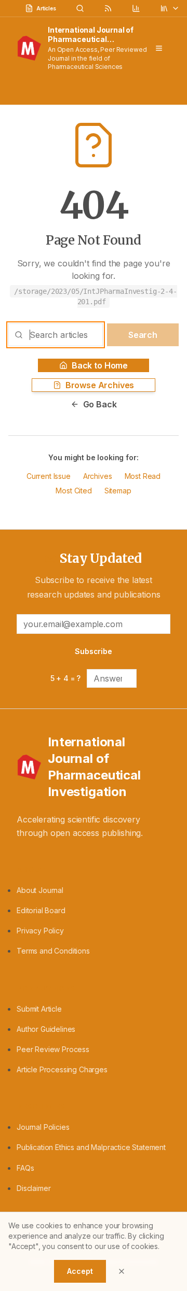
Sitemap (117, 490)
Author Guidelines (46, 1029)
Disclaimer (33, 1188)
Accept (79, 1271)
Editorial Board (41, 910)
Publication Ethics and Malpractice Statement (91, 1147)
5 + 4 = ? (65, 678)
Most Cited (73, 490)
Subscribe (93, 651)
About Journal (40, 890)
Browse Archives (100, 385)
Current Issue (48, 476)
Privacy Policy (40, 930)
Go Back (100, 404)
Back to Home (100, 365)
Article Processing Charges (62, 1069)
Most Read (143, 476)
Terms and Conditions (53, 950)
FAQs (25, 1168)
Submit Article (39, 1008)
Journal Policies (43, 1127)
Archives (97, 476)
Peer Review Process (53, 1049)
